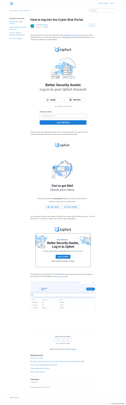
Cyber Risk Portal (25, 10)
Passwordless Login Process (16, 23)
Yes (58, 340)
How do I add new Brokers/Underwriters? (17, 34)
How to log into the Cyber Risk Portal (18, 28)
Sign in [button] (113, 3)
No (68, 340)
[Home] (11, 3)
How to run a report (16, 38)
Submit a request (103, 3)
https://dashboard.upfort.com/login (71, 35)
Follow (92, 25)
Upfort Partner (14, 10)
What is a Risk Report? (37, 372)
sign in (36, 387)
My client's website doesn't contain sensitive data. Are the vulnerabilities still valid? (57, 361)
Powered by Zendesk (118, 403)
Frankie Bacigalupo (41, 25)
